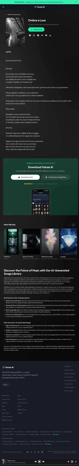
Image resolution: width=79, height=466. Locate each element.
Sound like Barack (21, 434)
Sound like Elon (19, 432)
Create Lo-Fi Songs (38, 444)
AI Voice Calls (69, 391)
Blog (3, 406)
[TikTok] (38, 452)
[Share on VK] (42, 35)
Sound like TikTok (46, 434)
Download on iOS (27, 177)
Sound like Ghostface (31, 432)
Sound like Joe (67, 432)
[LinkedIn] (42, 452)
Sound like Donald (7, 432)
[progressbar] (39, 465)
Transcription (69, 384)
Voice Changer (69, 387)
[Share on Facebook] (30, 35)
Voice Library (6, 399)
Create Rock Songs (35, 441)
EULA (19, 406)
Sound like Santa (45, 432)
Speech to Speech (70, 373)
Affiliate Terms (22, 409)
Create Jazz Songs (24, 444)
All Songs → (48, 444)
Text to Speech (69, 370)
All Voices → (56, 434)
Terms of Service (23, 403)
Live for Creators (7, 416)
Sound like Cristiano (8, 434)
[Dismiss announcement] (76, 2)
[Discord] (27, 452)
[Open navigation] (3, 7)
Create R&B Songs (48, 441)
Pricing (4, 409)
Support (20, 413)
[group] (39, 465)
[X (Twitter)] (31, 452)
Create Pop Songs (7, 441)
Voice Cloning (69, 377)
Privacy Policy (22, 399)
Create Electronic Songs (9, 444)
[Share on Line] (46, 35)
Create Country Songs (63, 441)
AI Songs (4, 403)
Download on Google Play (57, 177)
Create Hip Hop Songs (21, 441)
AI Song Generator (70, 380)
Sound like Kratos (56, 432)
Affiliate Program (7, 420)
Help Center (5, 413)
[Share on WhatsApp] (34, 35)
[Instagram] (35, 452)
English (5, 385)
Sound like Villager (33, 434)
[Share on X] (38, 35)
